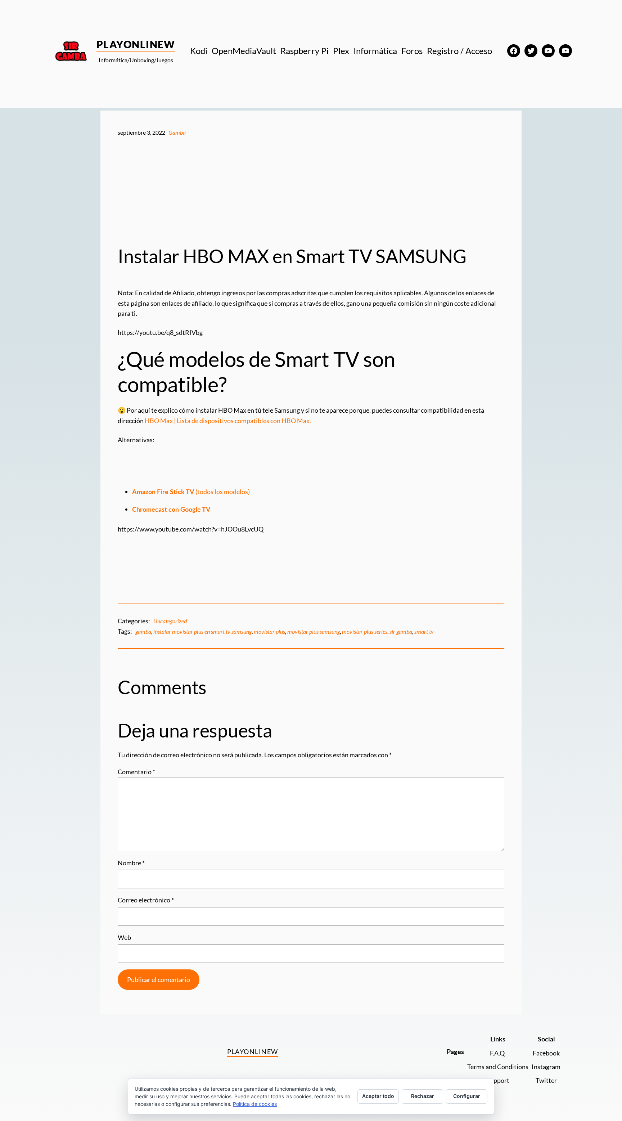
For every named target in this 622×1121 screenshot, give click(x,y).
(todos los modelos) (191, 492)
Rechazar (422, 1096)
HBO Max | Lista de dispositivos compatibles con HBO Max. (228, 421)
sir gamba (400, 631)
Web (124, 937)
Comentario (136, 772)
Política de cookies (255, 1104)
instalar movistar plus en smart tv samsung (202, 631)
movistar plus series (364, 631)
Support (497, 1080)
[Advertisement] (311, 190)
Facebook (546, 1053)
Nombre (131, 863)
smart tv (424, 631)
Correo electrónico (146, 900)
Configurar (466, 1096)
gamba (143, 631)
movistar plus (269, 631)
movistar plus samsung (313, 631)
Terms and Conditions (497, 1067)
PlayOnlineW (135, 44)
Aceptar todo (378, 1096)
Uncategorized (170, 621)
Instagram (546, 1067)
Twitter (546, 1080)
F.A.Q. (498, 1053)
